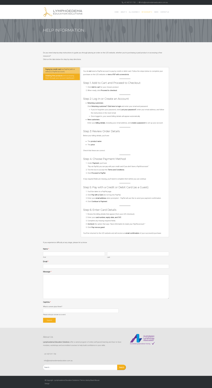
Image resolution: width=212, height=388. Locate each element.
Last (108, 257)
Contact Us (164, 12)
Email (45, 261)
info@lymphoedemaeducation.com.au (154, 2)
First (44, 257)
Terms (82, 380)
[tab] (61, 70)
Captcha (47, 302)
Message (47, 272)
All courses (133, 12)
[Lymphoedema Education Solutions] (63, 12)
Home (116, 12)
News (156, 12)
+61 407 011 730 (130, 2)
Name (46, 249)
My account (146, 12)
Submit (49, 320)
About (123, 12)
